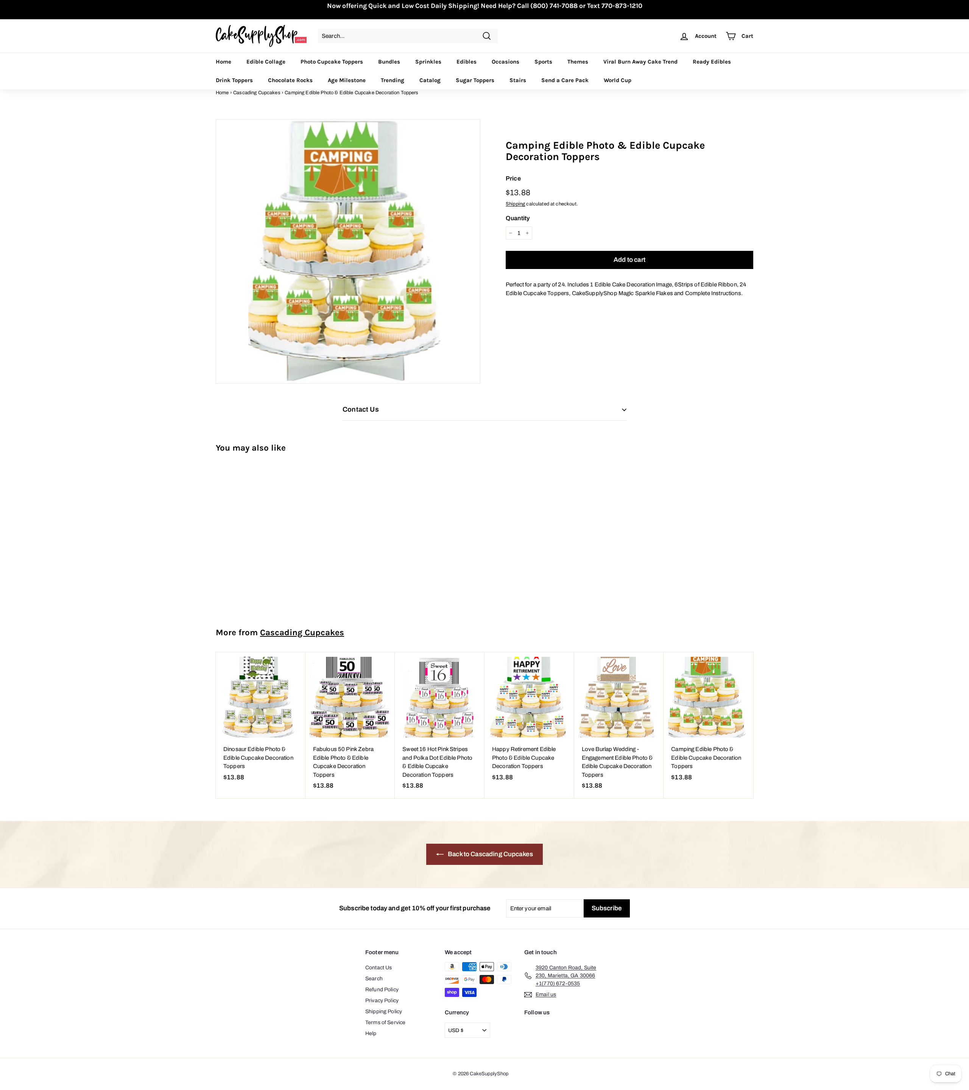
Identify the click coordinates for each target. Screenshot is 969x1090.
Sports (543, 61)
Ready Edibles (712, 61)
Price (513, 178)
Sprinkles (428, 61)
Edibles (466, 61)
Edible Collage (265, 61)
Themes (577, 61)
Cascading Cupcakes (256, 92)
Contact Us (378, 967)
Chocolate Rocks (290, 80)
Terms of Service (385, 1022)
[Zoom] (348, 251)
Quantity (518, 218)
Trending (392, 80)
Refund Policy (382, 989)
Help (371, 1033)
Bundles (389, 61)
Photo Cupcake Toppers (332, 61)
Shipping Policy (383, 1011)
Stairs (517, 80)
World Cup (617, 80)
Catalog (430, 80)
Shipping (515, 204)
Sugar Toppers (475, 80)
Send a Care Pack (565, 80)
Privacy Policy (382, 1000)
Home (223, 61)
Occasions (505, 61)
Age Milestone (347, 80)
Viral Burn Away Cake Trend (640, 61)
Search (374, 978)
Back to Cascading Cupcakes (490, 854)
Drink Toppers (234, 80)
